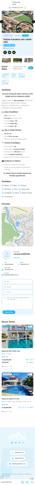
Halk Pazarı (7, 189)
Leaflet (18, 245)
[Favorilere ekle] (5, 52)
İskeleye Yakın (25, 189)
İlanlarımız (17, 257)
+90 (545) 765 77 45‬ (17, 7)
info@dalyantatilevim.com (11, 275)
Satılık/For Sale (8, 35)
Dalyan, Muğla (7, 353)
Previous (1, 21)
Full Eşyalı (23, 185)
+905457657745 (24, 264)
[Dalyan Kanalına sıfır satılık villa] (17, 224)
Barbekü (6, 185)
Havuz (16, 189)
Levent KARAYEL (22, 254)
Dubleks (14, 185)
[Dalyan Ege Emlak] (17, 3)
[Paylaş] (14, 52)
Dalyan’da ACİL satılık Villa (11, 351)
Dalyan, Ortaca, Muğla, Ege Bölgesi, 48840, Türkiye (17, 401)
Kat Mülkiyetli (8, 193)
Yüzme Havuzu (8, 196)
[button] (25, 8)
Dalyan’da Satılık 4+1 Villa (10, 399)
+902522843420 (8, 264)
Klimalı (17, 193)
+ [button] (4, 209)
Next (33, 21)
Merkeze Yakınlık (27, 193)
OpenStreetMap (24, 245)
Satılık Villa (17, 35)
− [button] (4, 212)
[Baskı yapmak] (9, 52)
